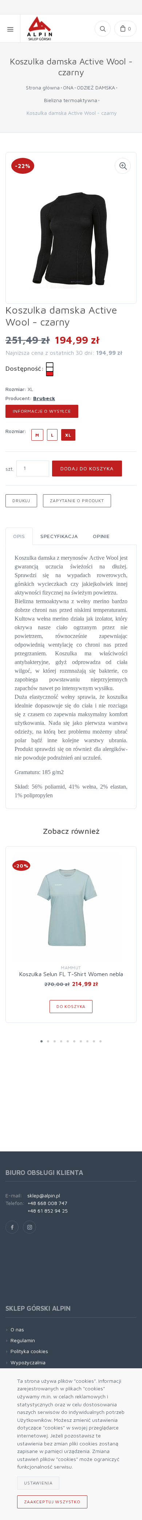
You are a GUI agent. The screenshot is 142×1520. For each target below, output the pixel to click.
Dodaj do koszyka (87, 468)
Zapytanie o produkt (77, 500)
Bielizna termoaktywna (70, 100)
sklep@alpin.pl (43, 1195)
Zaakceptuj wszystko (52, 1501)
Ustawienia (38, 1483)
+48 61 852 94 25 (47, 1211)
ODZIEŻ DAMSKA (96, 87)
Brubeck (44, 398)
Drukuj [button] (21, 500)
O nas (17, 1329)
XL (68, 435)
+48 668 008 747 (47, 1203)
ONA (68, 87)
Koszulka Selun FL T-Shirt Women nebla (71, 974)
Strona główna (43, 87)
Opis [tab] (19, 536)
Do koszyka (71, 1006)
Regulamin (23, 1340)
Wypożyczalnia (28, 1362)
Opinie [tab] (101, 536)
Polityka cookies (29, 1351)
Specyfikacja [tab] (59, 536)
